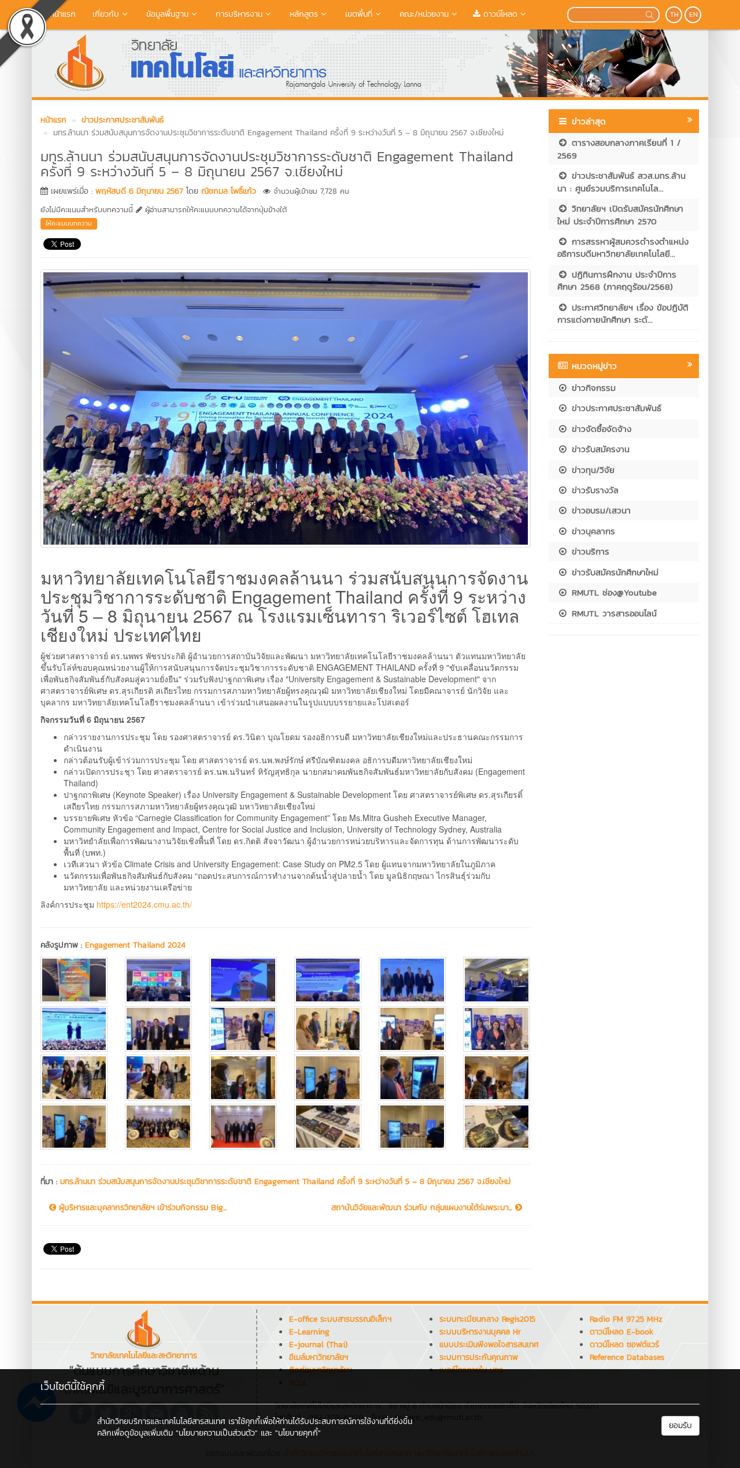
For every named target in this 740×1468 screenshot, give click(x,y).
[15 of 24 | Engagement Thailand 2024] (242, 1077)
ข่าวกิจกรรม (592, 387)
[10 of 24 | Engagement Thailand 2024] (327, 1029)
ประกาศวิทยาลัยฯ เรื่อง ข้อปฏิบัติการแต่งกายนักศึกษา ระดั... (623, 313)
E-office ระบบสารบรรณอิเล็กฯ (340, 1319)
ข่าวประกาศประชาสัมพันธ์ (614, 408)
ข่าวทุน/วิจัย (591, 469)
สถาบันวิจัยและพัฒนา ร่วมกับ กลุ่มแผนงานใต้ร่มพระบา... (423, 1208)
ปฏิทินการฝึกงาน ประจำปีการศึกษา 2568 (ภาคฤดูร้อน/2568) (616, 280)
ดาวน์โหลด (498, 14)
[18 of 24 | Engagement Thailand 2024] (496, 1077)
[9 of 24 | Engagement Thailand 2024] (242, 1029)
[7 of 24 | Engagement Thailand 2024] (74, 1029)
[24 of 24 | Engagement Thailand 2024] (496, 1126)
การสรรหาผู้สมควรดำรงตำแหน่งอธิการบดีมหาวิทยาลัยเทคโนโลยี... (623, 247)
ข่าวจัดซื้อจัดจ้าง (599, 428)
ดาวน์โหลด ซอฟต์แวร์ (624, 1344)
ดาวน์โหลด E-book (621, 1332)
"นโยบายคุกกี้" (298, 1433)
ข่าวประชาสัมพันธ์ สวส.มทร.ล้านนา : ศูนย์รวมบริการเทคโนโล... (621, 181)
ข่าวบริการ (588, 551)
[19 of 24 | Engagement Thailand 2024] (74, 1126)
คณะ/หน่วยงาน (423, 14)
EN (693, 14)
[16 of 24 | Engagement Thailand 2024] (327, 1077)
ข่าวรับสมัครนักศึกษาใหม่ (613, 572)
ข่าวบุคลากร (591, 531)
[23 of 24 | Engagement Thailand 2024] (412, 1126)
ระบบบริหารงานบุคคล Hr (480, 1332)
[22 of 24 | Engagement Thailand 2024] (327, 1126)
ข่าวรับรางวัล (593, 490)
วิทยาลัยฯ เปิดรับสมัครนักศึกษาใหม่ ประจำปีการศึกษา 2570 (620, 214)
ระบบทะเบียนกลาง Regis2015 (487, 1319)
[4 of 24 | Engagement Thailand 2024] (327, 980)
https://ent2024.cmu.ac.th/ (144, 904)
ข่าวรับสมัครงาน (599, 449)
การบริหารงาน (237, 14)
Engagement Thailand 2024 (135, 945)
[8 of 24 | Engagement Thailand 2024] (158, 1029)
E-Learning (309, 1332)
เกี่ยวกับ (104, 14)
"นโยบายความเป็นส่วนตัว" (217, 1433)
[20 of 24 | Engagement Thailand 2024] (158, 1126)
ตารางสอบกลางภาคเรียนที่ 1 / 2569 (618, 148)
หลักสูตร (302, 14)
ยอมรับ (680, 1425)
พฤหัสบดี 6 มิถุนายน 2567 (139, 191)
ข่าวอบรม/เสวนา (599, 510)
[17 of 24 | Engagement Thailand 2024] (412, 1077)
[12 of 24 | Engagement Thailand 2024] (496, 1029)
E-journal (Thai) (318, 1344)
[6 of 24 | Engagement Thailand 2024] (496, 980)
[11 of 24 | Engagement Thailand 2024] (412, 1029)
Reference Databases (627, 1357)
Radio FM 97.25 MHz (626, 1319)
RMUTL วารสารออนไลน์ (612, 613)
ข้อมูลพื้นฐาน (165, 14)
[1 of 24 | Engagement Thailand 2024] (74, 980)
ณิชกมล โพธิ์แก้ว (228, 191)
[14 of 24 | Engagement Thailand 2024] (158, 1077)
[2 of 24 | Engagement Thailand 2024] (158, 980)
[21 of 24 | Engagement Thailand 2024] (242, 1126)
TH (674, 14)
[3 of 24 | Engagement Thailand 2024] (242, 980)
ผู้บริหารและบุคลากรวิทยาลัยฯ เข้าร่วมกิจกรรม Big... (141, 1208)
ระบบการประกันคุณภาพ (478, 1357)
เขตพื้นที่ (357, 14)
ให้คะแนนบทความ (69, 223)
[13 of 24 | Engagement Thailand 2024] (74, 1077)
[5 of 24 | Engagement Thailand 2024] (412, 980)
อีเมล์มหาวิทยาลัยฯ (318, 1357)
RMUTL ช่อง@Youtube (612, 592)
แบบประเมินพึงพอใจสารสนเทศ (489, 1344)
